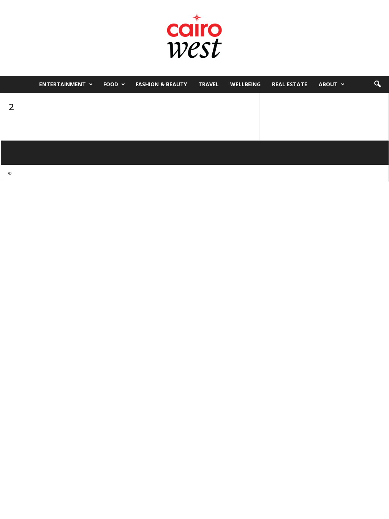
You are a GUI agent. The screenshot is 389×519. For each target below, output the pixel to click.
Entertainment (62, 84)
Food (110, 84)
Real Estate (289, 84)
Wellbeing (245, 84)
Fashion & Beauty (161, 84)
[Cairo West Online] (194, 38)
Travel (208, 84)
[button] (377, 84)
